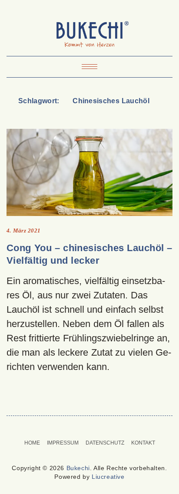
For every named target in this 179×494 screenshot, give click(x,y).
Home (32, 443)
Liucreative (108, 476)
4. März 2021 (24, 230)
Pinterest (84, 427)
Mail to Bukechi (95, 427)
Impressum (63, 443)
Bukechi (78, 468)
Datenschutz (105, 443)
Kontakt (143, 443)
